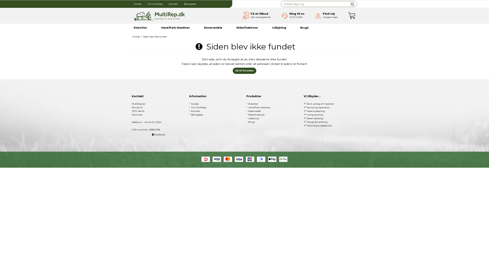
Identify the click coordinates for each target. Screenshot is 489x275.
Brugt (304, 27)
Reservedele (213, 27)
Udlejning (279, 27)
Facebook (159, 134)
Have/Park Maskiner (175, 27)
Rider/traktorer (247, 27)
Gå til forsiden (244, 70)
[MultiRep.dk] (159, 16)
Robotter (140, 27)
